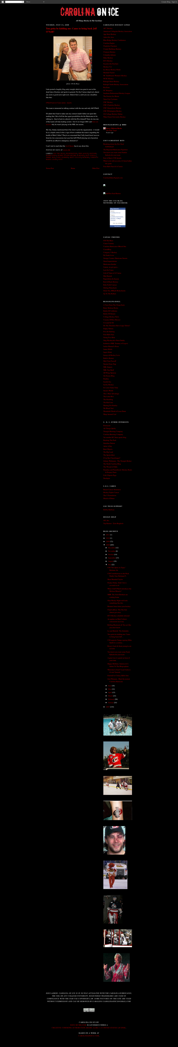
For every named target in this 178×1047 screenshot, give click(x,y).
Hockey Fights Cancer (111, 492)
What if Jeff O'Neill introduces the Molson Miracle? (119, 589)
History (93, 153)
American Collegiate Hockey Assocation (117, 31)
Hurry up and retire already (71, 155)
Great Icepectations (110, 261)
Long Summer (62, 157)
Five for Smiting (109, 331)
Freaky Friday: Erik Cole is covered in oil (117, 584)
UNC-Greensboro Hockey (112, 108)
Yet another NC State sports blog (114, 437)
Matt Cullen (75, 157)
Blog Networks (117, 226)
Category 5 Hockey (110, 252)
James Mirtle (107, 349)
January (111, 702)
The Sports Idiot (109, 455)
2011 (108, 534)
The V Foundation (109, 495)
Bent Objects (107, 449)
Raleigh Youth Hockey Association (115, 84)
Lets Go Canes (108, 270)
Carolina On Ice (115, 213)
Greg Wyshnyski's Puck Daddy (114, 340)
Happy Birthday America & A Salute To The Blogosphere (118, 665)
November (112, 551)
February (111, 699)
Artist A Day (107, 446)
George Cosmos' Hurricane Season (115, 258)
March (110, 696)
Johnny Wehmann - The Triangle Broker (117, 461)
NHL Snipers (107, 367)
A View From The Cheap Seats (114, 305)
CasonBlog (107, 249)
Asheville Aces (108, 37)
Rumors (85, 157)
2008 (108, 545)
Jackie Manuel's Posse (111, 346)
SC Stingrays (107, 90)
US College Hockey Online (112, 114)
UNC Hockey (108, 102)
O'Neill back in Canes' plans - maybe (59, 103)
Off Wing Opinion (109, 373)
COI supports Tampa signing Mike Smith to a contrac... (120, 641)
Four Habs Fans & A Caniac (113, 166)
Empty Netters (108, 328)
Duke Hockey (108, 58)
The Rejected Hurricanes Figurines (115, 149)
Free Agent (83, 153)
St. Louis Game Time (110, 387)
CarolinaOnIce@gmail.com (113, 178)
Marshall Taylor (109, 72)
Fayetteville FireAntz (110, 64)
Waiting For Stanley (110, 405)
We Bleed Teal (108, 408)
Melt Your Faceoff (109, 361)
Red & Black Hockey (110, 282)
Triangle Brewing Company (113, 431)
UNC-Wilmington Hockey (112, 111)
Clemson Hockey (109, 52)
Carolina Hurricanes (117, 217)
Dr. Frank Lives (108, 255)
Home (73, 168)
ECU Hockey (108, 61)
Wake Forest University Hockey (114, 117)
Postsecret (106, 425)
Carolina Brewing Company (113, 434)
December (112, 547)
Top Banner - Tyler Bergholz (113, 523)
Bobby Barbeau (108, 509)
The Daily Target (111, 130)
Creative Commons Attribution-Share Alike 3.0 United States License (89, 1027)
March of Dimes (109, 498)
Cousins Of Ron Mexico (111, 320)
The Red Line (108, 402)
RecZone (106, 87)
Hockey (113, 218)
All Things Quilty (109, 428)
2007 (108, 707)
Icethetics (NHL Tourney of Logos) (115, 343)
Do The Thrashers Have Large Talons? (116, 325)
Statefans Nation (109, 443)
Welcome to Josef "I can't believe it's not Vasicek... (119, 670)
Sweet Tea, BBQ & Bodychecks (114, 290)
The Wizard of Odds (110, 467)
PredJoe (106, 379)
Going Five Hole (109, 337)
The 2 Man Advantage (111, 393)
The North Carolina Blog (112, 464)
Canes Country (108, 243)
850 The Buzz (59, 153)
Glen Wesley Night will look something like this (118, 601)
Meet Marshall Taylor (115, 579)
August (111, 561)
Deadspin (106, 478)
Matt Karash (107, 276)
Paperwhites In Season (111, 279)
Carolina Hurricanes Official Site (114, 246)
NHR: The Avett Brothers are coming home (118, 595)
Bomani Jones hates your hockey (119, 606)
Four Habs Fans (108, 334)
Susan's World (108, 390)
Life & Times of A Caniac (112, 273)
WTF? (60, 159)
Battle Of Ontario (109, 314)
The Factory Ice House (111, 96)
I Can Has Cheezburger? (111, 458)
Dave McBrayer (78, 1025)
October (111, 554)
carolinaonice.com (88, 1036)
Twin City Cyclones (110, 99)
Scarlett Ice (107, 382)
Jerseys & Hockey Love (111, 355)
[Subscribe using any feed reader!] (112, 193)
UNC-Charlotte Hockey (111, 105)
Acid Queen (70, 146)
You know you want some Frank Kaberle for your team (119, 653)
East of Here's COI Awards (112, 158)
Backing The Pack (109, 440)
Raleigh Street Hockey (111, 81)
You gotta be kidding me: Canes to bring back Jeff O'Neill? (71, 30)
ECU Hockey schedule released (119, 615)
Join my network (117, 223)
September (112, 558)
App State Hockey (109, 34)
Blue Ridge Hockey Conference (114, 40)
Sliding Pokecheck (110, 288)
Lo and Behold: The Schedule (118, 631)
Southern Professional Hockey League (116, 93)
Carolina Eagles (109, 43)
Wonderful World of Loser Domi (114, 411)
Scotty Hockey (108, 384)
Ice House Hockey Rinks (112, 69)
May (110, 689)
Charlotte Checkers (110, 46)
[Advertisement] (89, 1041)
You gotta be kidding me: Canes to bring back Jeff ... (119, 635)
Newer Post (50, 168)
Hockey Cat (107, 67)
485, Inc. (106, 520)
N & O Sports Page (109, 475)
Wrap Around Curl (109, 414)
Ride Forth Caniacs (110, 285)
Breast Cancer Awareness (112, 489)
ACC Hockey (108, 28)
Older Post (95, 168)
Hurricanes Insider (109, 264)
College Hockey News (111, 317)
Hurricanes (51, 155)
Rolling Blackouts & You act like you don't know (119, 626)
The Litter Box (108, 396)
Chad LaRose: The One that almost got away (117, 611)
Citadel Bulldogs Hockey (112, 49)
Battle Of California (110, 311)
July (110, 564)
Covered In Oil (108, 323)
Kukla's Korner (108, 358)
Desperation (71, 153)
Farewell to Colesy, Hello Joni (118, 675)
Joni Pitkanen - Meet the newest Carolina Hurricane (119, 680)
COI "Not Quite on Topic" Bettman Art (117, 568)
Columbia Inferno (109, 55)
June (110, 685)
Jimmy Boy (50, 157)
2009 (108, 541)
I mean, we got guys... (110, 267)
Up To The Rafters (109, 293)
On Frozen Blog (109, 376)
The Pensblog (108, 399)
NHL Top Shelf (108, 370)
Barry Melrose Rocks (114, 128)
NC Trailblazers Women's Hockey (115, 75)
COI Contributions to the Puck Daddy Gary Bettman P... (118, 574)
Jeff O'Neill (90, 155)
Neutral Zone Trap (109, 364)
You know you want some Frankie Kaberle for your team (115, 153)
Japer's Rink (107, 352)
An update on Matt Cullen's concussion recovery (117, 620)
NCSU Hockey (108, 78)
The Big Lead (108, 452)
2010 (108, 538)
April (110, 692)
